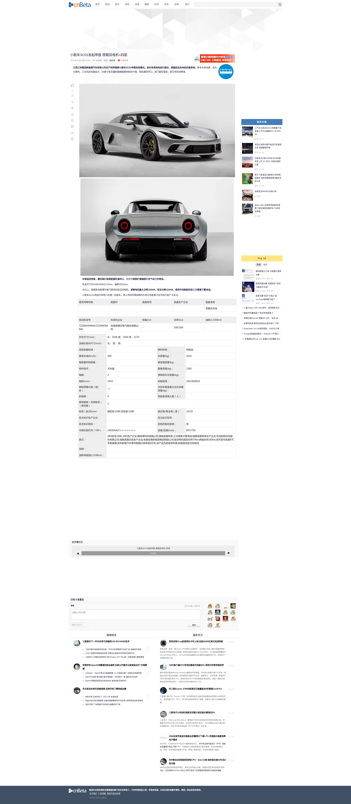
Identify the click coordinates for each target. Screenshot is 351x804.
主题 (176, 4)
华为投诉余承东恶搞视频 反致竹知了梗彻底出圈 (104, 689)
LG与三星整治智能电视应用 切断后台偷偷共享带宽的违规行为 (110, 653)
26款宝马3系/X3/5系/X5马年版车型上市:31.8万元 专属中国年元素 (268, 161)
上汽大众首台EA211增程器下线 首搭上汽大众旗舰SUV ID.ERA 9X (268, 131)
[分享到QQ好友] (72, 108)
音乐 (117, 4)
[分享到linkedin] (72, 139)
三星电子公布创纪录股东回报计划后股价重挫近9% (192, 712)
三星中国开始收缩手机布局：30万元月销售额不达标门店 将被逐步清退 (113, 649)
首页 (97, 4)
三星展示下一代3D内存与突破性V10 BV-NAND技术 (106, 641)
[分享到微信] (72, 114)
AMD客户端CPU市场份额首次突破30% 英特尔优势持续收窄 (196, 665)
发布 (194, 625)
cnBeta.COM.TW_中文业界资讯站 (80, 4)
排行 (187, 4)
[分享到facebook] (72, 127)
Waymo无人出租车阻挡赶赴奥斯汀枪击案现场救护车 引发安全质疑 (267, 208)
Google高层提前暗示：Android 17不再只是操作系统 (266, 334)
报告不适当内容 (113, 793)
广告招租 (102, 793)
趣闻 (147, 4)
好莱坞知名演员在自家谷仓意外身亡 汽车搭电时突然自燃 (268, 323)
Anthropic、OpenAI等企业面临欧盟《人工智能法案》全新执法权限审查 (113, 673)
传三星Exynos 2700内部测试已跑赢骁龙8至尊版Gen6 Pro (195, 689)
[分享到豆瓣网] (72, 120)
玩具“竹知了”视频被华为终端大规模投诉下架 (102, 704)
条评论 (124, 60)
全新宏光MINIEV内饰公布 (266, 191)
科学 (157, 4)
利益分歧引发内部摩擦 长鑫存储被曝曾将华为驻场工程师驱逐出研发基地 (114, 701)
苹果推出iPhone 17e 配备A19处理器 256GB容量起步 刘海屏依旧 (272, 339)
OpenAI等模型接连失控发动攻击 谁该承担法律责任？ (106, 681)
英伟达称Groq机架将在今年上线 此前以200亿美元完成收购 (196, 641)
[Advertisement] (175, 29)
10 (243, 339)
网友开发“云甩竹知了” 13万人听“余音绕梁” (101, 697)
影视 (107, 4)
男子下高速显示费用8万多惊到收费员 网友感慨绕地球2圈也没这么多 (268, 178)
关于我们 (93, 793)
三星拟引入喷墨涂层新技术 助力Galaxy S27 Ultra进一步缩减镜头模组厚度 (114, 657)
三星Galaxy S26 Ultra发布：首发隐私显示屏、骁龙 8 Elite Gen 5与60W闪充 (276, 308)
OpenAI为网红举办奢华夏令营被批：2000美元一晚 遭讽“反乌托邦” (111, 677)
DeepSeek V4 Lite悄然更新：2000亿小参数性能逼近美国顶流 (270, 328)
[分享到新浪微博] (72, 96)
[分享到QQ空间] (72, 102)
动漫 (137, 4)
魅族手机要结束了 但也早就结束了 (258, 313)
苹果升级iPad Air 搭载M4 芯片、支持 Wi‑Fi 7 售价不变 (267, 318)
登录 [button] (72, 606)
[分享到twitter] (72, 133)
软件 (166, 4)
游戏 (127, 4)
